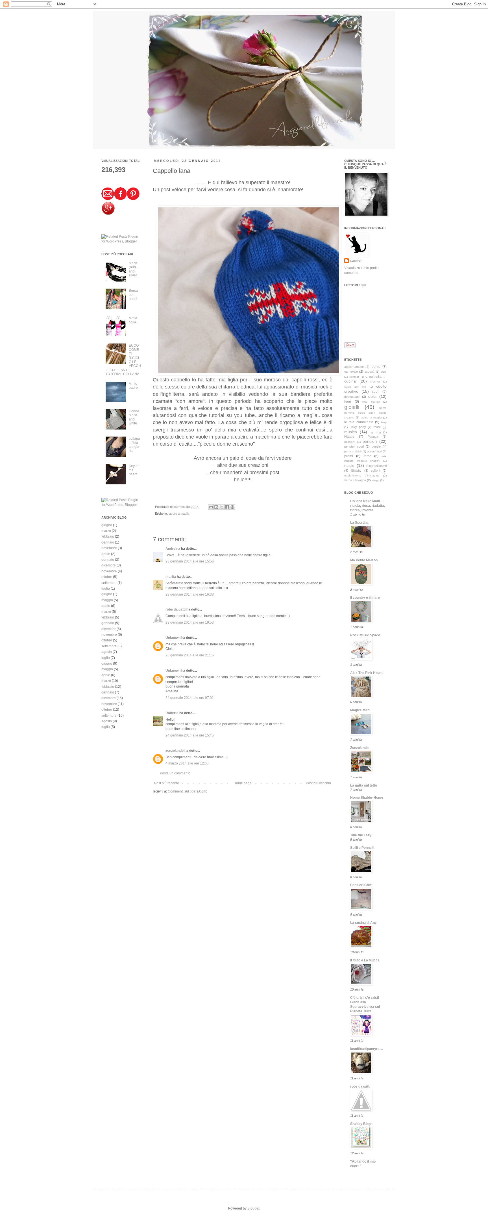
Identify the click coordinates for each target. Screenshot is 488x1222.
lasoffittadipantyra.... (366, 1049)
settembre (109, 583)
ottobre (106, 577)
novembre (109, 548)
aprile (105, 554)
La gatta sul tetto (363, 785)
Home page (243, 783)
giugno (106, 525)
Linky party (358, 427)
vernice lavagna (355, 480)
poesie (376, 446)
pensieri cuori (354, 446)
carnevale (351, 371)
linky (384, 422)
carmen (180, 506)
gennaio (107, 542)
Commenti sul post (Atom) (187, 791)
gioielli (351, 407)
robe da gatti (175, 609)
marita (170, 577)
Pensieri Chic (361, 885)
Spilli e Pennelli (362, 848)
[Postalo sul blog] (216, 507)
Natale (349, 437)
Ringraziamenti (376, 465)
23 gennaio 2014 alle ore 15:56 (189, 561)
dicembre (108, 565)
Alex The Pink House (367, 673)
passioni (349, 441)
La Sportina (359, 523)
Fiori (347, 401)
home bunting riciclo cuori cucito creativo (365, 412)
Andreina (172, 549)
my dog (375, 432)
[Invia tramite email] (211, 507)
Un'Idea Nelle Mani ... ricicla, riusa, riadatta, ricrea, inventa (367, 505)
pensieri (370, 441)
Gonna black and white (134, 417)
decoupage (352, 396)
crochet (375, 381)
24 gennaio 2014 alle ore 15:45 (189, 735)
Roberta (171, 713)
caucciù (369, 371)
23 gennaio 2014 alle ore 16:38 (189, 594)
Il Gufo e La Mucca (365, 960)
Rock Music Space (365, 635)
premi (348, 456)
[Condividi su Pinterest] (232, 507)
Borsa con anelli (133, 295)
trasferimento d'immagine (362, 475)
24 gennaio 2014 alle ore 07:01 (189, 698)
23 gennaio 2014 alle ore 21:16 (189, 655)
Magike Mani (360, 710)
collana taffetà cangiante (134, 445)
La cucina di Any (363, 923)
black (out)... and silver (133, 269)
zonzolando (174, 751)
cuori (376, 392)
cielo (384, 371)
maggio (107, 600)
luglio (105, 588)
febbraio (107, 536)
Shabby (356, 470)
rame (367, 456)
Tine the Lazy (360, 835)
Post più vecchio (318, 783)
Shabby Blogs (361, 1124)
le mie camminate (358, 422)
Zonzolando (359, 748)
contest (354, 376)
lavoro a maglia (179, 513)
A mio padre (133, 386)
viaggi (375, 480)
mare (377, 427)
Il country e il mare (365, 598)
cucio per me (355, 386)
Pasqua (373, 436)
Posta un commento (175, 773)
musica (350, 431)
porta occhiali (352, 451)
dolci (372, 396)
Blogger (253, 1208)
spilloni (375, 470)
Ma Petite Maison (364, 560)
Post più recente (166, 783)
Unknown (172, 638)
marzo (106, 531)
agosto (106, 652)
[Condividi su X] (222, 507)
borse (376, 367)
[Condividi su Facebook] (227, 507)
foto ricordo (371, 401)
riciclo (349, 465)
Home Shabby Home (366, 798)
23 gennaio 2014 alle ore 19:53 (189, 622)
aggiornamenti (353, 366)
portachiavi (374, 451)
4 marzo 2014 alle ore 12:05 (187, 763)
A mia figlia (133, 320)
